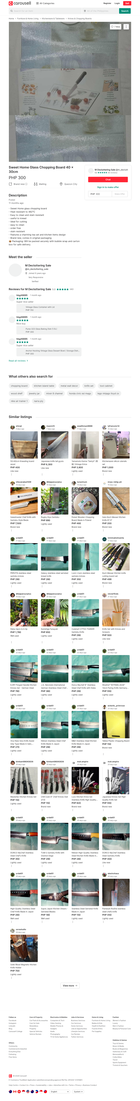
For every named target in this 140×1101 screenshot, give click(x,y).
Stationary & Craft (119, 1052)
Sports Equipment (119, 1062)
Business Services (78, 1020)
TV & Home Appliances (59, 1037)
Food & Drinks (97, 1029)
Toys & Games (118, 1043)
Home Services (77, 1026)
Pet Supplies (96, 1031)
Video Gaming (55, 1023)
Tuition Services (77, 1037)
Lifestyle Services (78, 1031)
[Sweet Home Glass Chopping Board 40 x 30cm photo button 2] (70, 91)
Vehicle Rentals (35, 1034)
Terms (71, 1085)
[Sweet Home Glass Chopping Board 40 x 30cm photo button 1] (70, 45)
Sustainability (41, 1085)
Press (32, 1085)
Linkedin (12, 1026)
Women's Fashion (119, 1020)
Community (13, 1046)
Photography (55, 1034)
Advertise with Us (60, 1085)
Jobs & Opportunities (79, 1029)
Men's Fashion (118, 1026)
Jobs (50, 1085)
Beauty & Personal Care (122, 1029)
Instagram (12, 1023)
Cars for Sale (34, 1023)
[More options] (11, 474)
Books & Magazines (120, 1049)
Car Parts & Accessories (39, 1020)
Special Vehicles (36, 1031)
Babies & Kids (97, 1023)
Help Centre (13, 1085)
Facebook (12, 1020)
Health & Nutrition (98, 1026)
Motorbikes (34, 1026)
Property (33, 1029)
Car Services (76, 1023)
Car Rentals (75, 1034)
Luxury (115, 1023)
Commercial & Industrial (18, 1049)
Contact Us (24, 1085)
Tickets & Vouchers (120, 1065)
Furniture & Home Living (101, 1020)
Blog (10, 1029)
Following (12, 1054)
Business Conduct (90, 1085)
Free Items (13, 1057)
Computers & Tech (57, 1020)
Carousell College (15, 1031)
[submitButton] (125, 11)
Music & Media (118, 1046)
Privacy (78, 1085)
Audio (52, 1031)
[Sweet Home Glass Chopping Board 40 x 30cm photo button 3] (70, 138)
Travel (115, 1060)
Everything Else (15, 1052)
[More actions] (126, 26)
